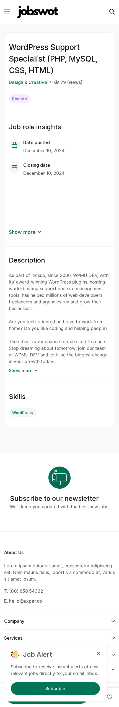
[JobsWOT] (37, 11)
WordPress (22, 412)
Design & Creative (28, 82)
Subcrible (55, 688)
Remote (19, 98)
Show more (22, 232)
